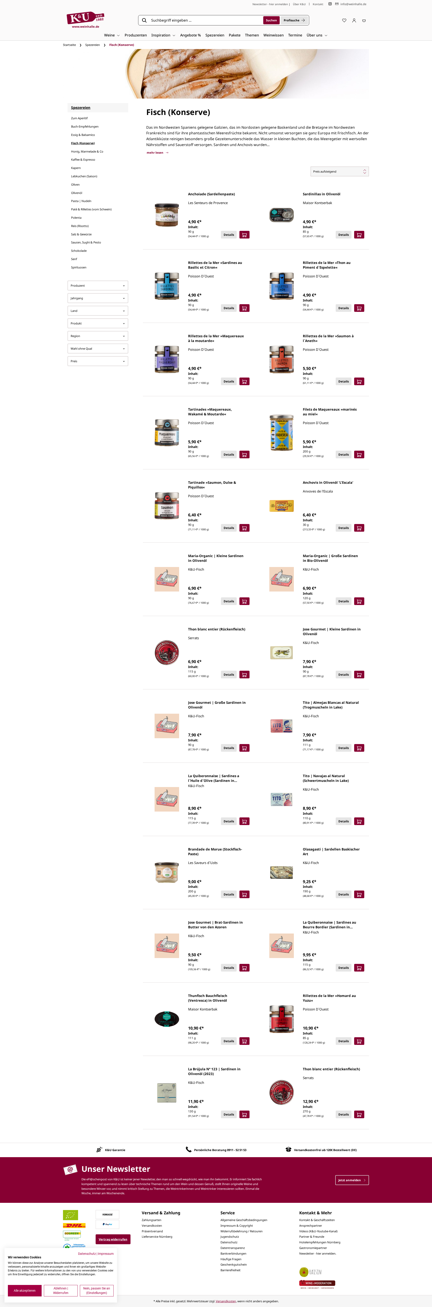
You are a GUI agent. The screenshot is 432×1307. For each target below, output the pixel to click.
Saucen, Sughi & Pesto (86, 242)
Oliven (75, 184)
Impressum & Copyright (236, 1226)
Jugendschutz (229, 1237)
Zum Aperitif (79, 118)
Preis (74, 361)
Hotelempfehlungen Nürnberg (319, 1242)
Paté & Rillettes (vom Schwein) (91, 209)
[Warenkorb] (364, 20)
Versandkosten (152, 1226)
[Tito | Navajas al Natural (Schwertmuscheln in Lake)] (281, 799)
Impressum (106, 1253)
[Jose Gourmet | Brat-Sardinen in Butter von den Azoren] (167, 945)
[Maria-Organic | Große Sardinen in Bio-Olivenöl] (281, 579)
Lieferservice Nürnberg (157, 1237)
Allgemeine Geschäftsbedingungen (243, 1220)
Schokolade (79, 251)
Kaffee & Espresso (83, 159)
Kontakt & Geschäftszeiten (317, 1220)
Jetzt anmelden (350, 1180)
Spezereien (80, 107)
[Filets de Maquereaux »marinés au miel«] (281, 432)
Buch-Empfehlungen (85, 126)
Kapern (76, 168)
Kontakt (318, 4)
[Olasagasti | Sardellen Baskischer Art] (281, 872)
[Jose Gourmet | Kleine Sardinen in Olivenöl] (281, 652)
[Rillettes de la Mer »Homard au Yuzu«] (281, 1019)
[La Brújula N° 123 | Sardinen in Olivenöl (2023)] (167, 1092)
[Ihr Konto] (354, 20)
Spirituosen (78, 267)
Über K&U (299, 4)
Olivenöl (76, 193)
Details (229, 235)
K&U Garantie (115, 1150)
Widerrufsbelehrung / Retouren (241, 1231)
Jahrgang (77, 298)
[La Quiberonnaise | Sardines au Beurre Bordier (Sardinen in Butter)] (281, 945)
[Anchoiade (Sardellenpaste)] (167, 215)
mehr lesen (155, 153)
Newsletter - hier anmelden (270, 4)
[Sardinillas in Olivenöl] (281, 215)
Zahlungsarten (151, 1220)
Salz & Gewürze (81, 234)
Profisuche (291, 20)
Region (75, 336)
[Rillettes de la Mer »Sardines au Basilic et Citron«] (167, 285)
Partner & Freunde (311, 1237)
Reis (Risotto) (80, 226)
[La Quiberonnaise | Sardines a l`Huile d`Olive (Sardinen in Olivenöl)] (167, 799)
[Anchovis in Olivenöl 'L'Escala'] (281, 506)
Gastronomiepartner (313, 1248)
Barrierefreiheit (230, 1270)
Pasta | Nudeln (81, 201)
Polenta (76, 218)
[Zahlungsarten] (107, 1214)
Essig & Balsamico (83, 135)
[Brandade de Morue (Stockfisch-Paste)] (167, 872)
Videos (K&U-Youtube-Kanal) (318, 1231)
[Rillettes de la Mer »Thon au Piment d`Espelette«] (281, 285)
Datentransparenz (232, 1248)
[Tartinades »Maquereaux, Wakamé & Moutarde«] (167, 432)
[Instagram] (330, 4)
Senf (74, 259)
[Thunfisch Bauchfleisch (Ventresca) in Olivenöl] (167, 1019)
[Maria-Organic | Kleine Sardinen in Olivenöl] (167, 579)
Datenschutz (228, 1242)
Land (74, 311)
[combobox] (205, 20)
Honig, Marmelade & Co (87, 151)
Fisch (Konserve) (83, 143)
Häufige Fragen (230, 1259)
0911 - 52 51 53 (236, 1150)
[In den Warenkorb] (244, 234)
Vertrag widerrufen (113, 1239)
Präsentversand (152, 1231)
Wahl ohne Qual (81, 348)
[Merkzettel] (344, 20)
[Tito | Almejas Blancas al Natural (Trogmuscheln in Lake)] (281, 725)
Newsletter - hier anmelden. (317, 1253)
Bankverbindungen (233, 1253)
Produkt (76, 323)
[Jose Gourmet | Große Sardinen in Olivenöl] (167, 725)
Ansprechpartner (310, 1226)
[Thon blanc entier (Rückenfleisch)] (167, 652)
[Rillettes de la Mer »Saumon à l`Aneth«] (281, 359)
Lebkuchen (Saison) (84, 176)
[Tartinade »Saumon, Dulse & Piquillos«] (167, 506)
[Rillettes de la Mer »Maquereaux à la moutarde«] (167, 359)
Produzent (78, 285)
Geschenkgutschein (233, 1264)
